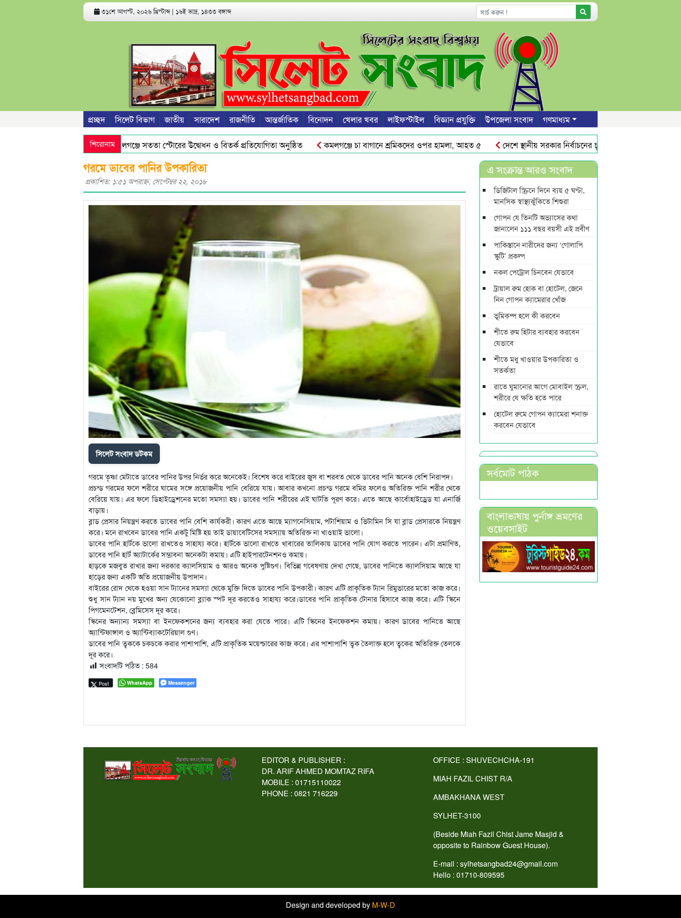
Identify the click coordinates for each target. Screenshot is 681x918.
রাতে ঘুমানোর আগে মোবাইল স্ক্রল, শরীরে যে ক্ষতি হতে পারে (541, 392)
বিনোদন (320, 119)
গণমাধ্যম (556, 119)
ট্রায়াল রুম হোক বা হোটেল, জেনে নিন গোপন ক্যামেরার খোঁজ (538, 294)
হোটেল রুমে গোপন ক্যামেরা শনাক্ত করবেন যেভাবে (541, 419)
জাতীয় (174, 119)
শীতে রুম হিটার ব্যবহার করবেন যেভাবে (537, 337)
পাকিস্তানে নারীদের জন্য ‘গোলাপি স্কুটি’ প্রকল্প (538, 250)
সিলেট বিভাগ (135, 119)
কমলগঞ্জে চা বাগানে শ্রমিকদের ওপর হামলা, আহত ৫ (380, 144)
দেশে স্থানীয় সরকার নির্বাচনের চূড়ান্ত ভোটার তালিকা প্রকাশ (567, 144)
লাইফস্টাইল (406, 119)
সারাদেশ (207, 119)
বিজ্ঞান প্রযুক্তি (454, 119)
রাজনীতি (242, 119)
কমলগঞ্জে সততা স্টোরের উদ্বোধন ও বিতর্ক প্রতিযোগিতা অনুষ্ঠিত (184, 144)
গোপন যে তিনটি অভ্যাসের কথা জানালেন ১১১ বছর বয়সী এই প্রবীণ (541, 223)
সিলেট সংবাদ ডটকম (124, 453)
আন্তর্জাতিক (281, 119)
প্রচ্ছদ (96, 119)
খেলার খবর (360, 119)
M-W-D (383, 904)
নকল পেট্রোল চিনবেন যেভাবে (534, 272)
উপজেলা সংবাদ (509, 119)
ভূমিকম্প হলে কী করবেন (527, 315)
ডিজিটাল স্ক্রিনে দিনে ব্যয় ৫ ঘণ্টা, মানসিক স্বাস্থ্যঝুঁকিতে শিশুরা (539, 195)
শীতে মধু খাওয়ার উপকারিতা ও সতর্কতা (536, 364)
